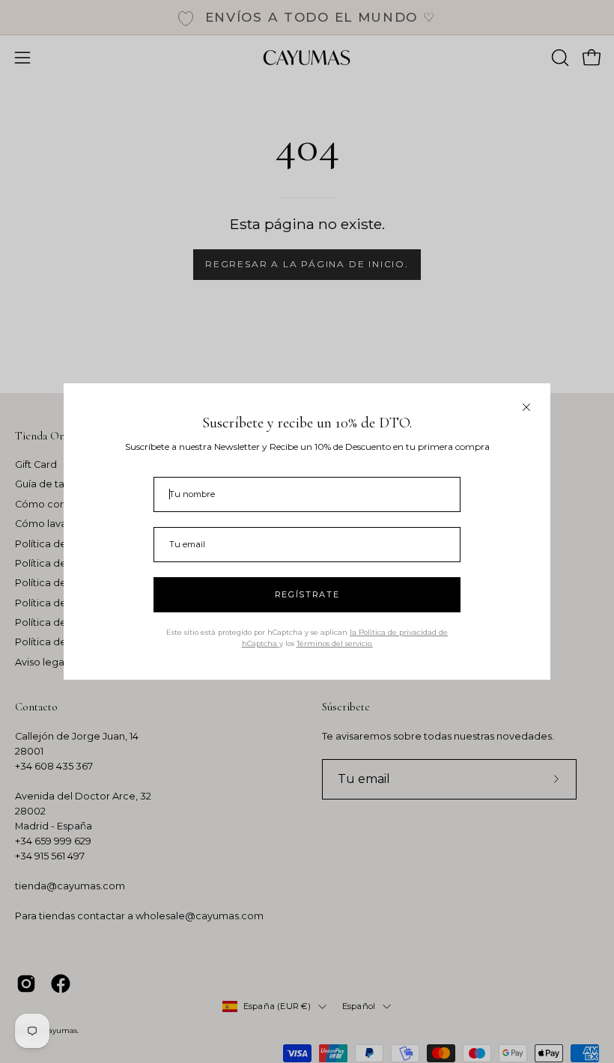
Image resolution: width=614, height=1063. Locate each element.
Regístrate (307, 594)
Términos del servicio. (335, 643)
